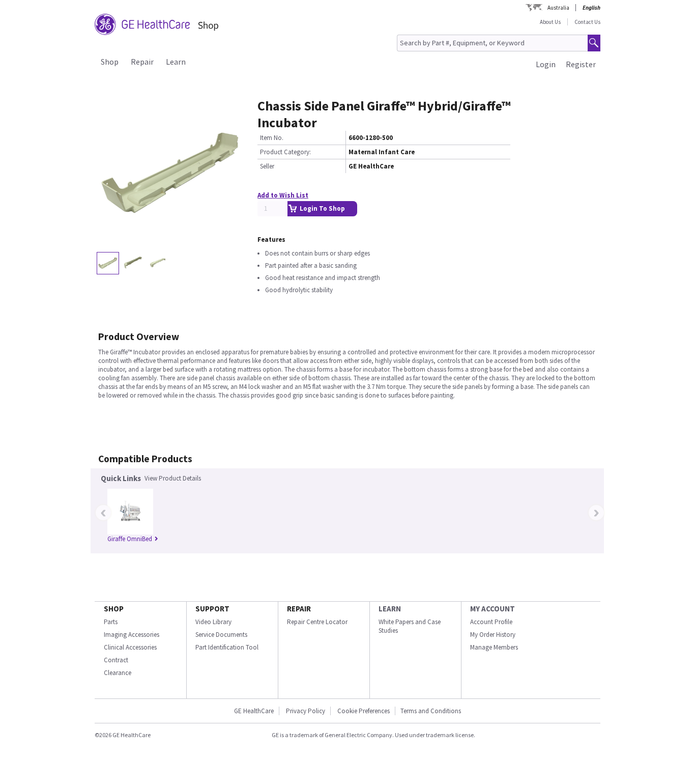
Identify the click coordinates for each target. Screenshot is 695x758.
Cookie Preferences (363, 711)
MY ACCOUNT (492, 608)
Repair (142, 62)
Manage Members (494, 647)
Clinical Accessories (130, 647)
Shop (110, 62)
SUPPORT (212, 608)
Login (546, 64)
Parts (111, 621)
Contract (116, 660)
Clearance (117, 672)
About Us (550, 21)
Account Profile (491, 621)
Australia (558, 7)
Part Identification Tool (226, 647)
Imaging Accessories (131, 634)
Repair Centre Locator (317, 621)
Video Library (213, 621)
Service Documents (221, 634)
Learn (176, 62)
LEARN (390, 608)
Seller (267, 166)
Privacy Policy (305, 711)
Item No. (271, 137)
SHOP (114, 608)
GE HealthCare (254, 711)
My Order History (492, 634)
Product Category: (285, 152)
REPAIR (299, 608)
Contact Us (587, 21)
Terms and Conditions (430, 711)
